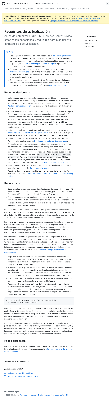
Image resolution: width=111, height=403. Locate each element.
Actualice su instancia (35, 9)
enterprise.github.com (62, 56)
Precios (47, 395)
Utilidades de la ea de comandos (54, 162)
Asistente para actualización (19, 106)
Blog (67, 395)
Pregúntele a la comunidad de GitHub (20, 373)
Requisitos (11, 183)
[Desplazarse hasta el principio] (106, 398)
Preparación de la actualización (56, 9)
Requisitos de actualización (79, 9)
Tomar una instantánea (39, 168)
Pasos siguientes (15, 340)
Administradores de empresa (15, 9)
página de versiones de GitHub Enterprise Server (28, 133)
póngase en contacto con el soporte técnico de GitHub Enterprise (74, 21)
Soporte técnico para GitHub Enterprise (39, 63)
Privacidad (32, 395)
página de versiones (57, 85)
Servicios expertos (57, 395)
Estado (40, 395)
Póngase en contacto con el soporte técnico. (22, 376)
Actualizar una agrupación (20, 72)
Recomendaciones (16, 92)
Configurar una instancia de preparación (50, 141)
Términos (23, 395)
